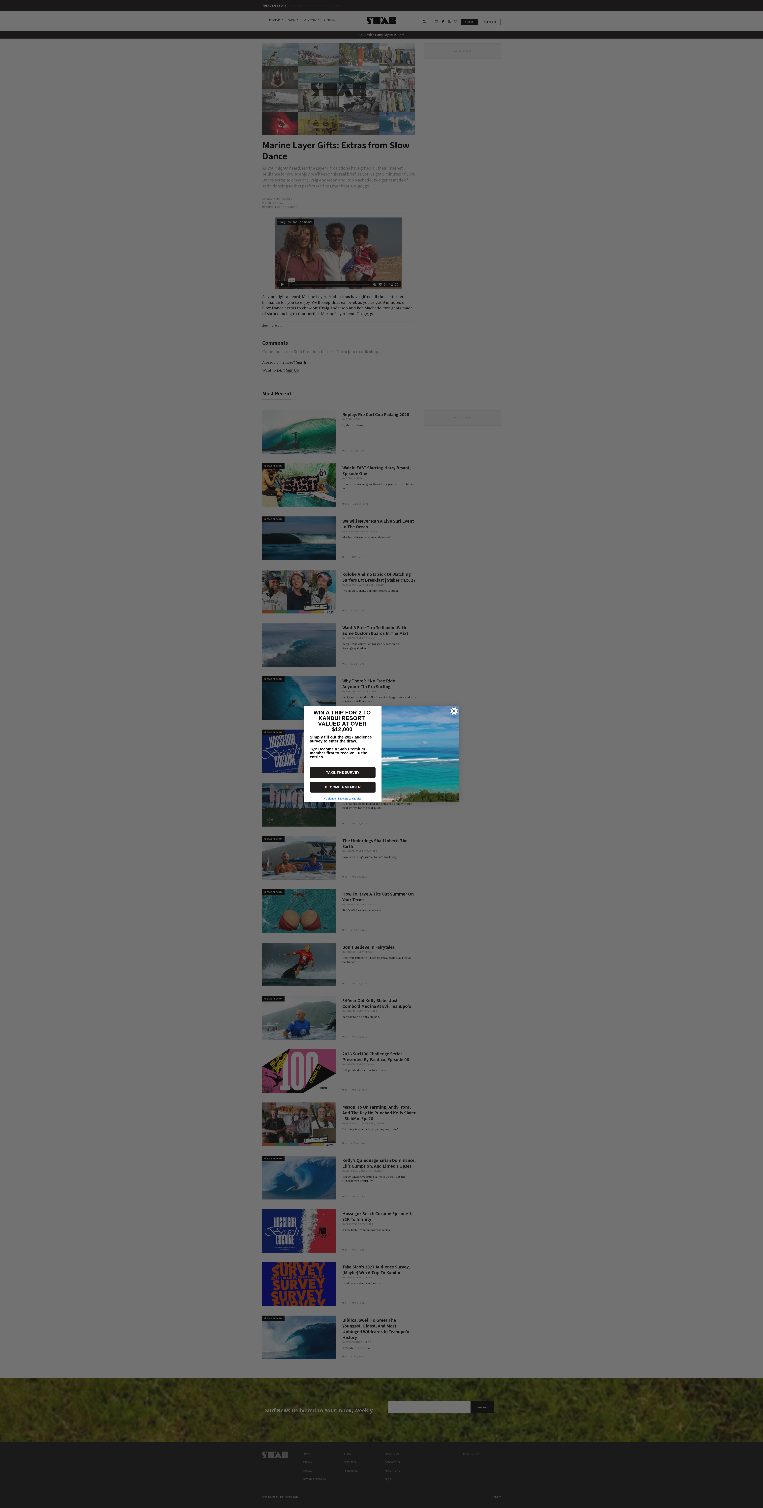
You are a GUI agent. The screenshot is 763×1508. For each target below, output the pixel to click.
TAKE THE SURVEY (342, 772)
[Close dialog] (453, 710)
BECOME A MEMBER (343, 787)
